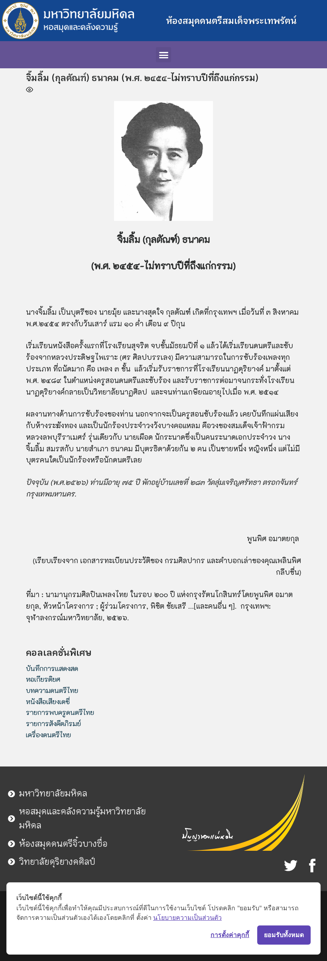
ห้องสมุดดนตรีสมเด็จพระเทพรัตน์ (231, 20)
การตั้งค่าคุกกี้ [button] (230, 935)
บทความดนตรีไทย (52, 690)
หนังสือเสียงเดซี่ (48, 701)
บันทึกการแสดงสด (52, 668)
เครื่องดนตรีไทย (48, 734)
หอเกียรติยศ (43, 679)
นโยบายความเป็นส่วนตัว (187, 917)
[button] (163, 54)
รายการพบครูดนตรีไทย (60, 712)
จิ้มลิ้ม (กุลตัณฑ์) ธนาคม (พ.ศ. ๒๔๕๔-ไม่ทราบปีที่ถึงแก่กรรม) (142, 77)
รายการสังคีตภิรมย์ (53, 723)
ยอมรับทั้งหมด (284, 935)
